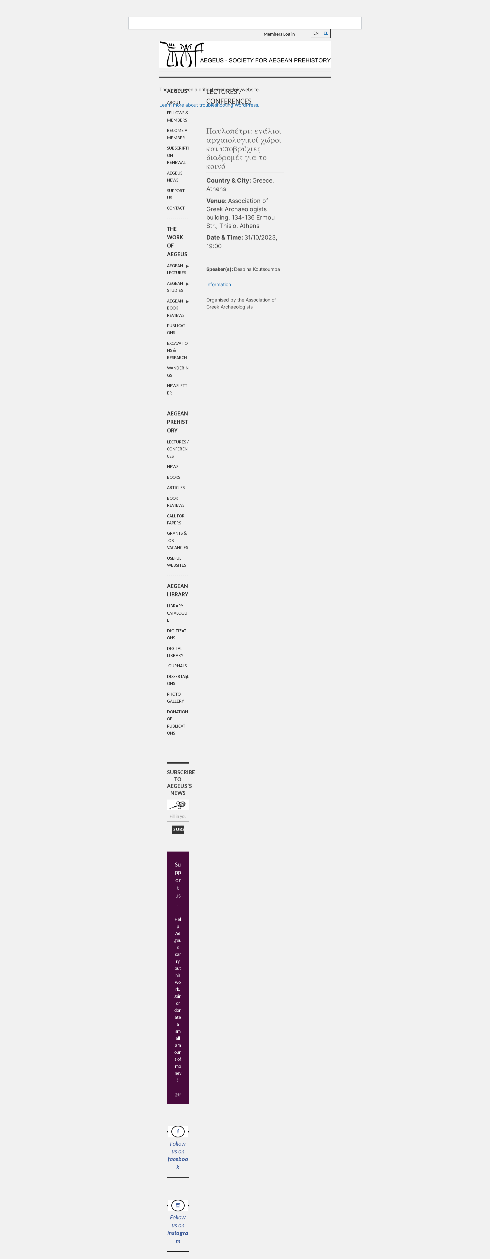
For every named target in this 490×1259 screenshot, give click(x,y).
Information (218, 284)
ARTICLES (176, 488)
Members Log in (279, 34)
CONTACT (176, 208)
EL (326, 33)
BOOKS (173, 477)
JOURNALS (177, 666)
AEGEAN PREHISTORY (177, 422)
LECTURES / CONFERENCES (178, 449)
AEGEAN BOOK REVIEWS (175, 308)
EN (316, 33)
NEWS (172, 467)
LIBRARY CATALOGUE (177, 613)
